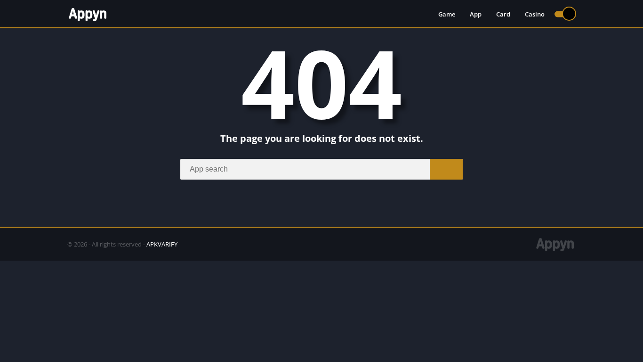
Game (446, 14)
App (476, 14)
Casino (535, 14)
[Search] (446, 169)
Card (503, 14)
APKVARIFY (161, 244)
